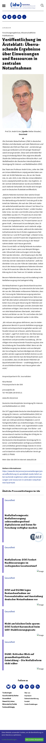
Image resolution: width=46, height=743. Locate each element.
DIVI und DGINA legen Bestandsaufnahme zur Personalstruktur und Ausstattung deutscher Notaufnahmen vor (24, 594)
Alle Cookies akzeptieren (34, 739)
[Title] (14, 17)
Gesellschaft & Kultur (10, 695)
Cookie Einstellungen (31, 704)
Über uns (27, 693)
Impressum (27, 696)
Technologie (7, 693)
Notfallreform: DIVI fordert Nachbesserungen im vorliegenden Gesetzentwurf (21, 563)
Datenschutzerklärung (31, 698)
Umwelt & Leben (8, 701)
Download (23, 134)
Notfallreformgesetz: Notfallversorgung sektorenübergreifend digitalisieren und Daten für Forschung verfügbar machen (21, 522)
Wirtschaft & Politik (9, 704)
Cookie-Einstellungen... (10, 739)
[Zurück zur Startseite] (23, 5)
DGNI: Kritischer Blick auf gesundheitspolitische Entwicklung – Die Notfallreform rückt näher (23, 658)
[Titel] (4, 17)
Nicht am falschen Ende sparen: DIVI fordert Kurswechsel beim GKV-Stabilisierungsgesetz (22, 627)
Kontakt (26, 701)
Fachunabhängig (8, 707)
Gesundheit (6, 698)
